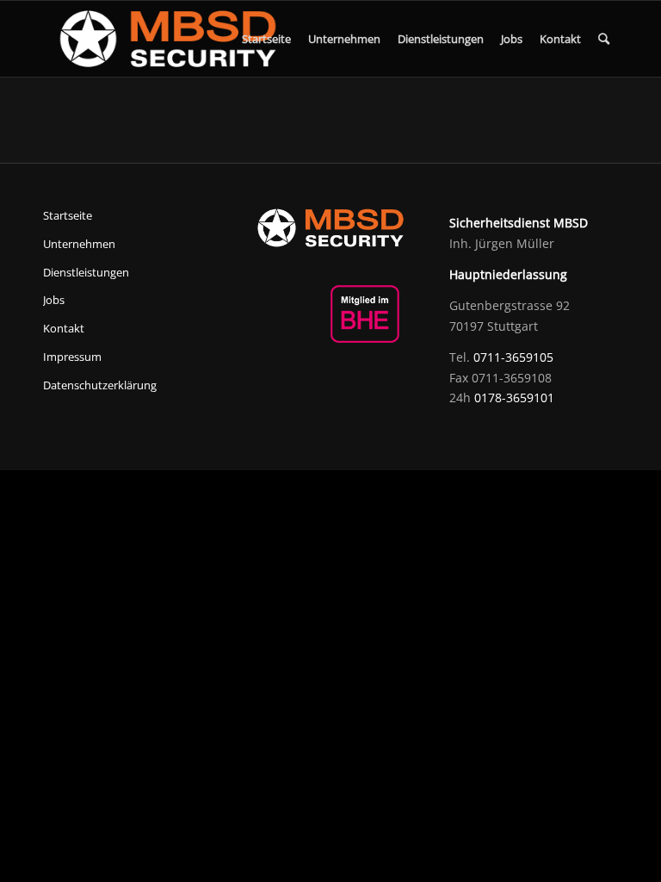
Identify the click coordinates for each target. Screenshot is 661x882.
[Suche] (604, 39)
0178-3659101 (514, 397)
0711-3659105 (513, 357)
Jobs (54, 299)
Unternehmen (79, 244)
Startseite (67, 215)
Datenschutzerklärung (100, 385)
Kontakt (63, 328)
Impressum (72, 356)
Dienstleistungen (86, 272)
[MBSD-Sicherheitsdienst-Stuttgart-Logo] (168, 39)
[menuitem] (266, 39)
